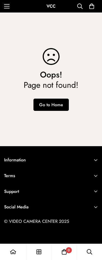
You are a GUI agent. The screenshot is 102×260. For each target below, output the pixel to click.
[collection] (39, 252)
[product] (13, 252)
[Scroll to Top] (92, 231)
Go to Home (51, 105)
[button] (91, 6)
